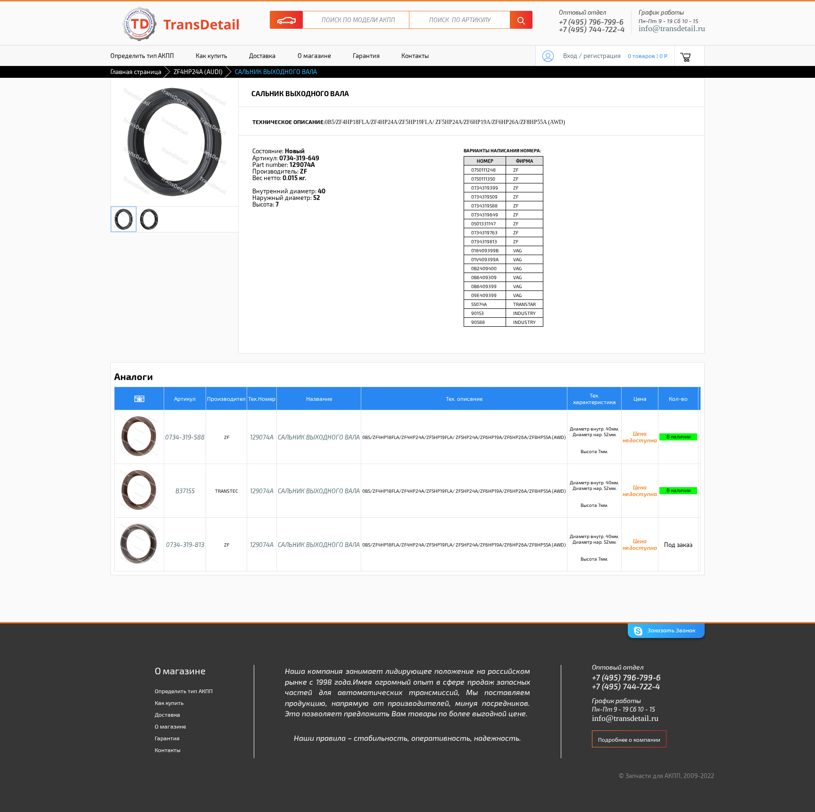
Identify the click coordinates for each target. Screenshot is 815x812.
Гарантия (366, 55)
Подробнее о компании (629, 739)
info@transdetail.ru (672, 28)
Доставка (262, 55)
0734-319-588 (185, 437)
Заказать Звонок (670, 630)
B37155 (185, 491)
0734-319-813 (185, 544)
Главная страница (135, 71)
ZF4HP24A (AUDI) (198, 71)
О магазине (314, 55)
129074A (262, 437)
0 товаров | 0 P (647, 55)
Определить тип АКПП (142, 55)
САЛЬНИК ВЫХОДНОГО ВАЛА (319, 437)
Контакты (415, 55)
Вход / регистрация (592, 55)
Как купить (211, 55)
